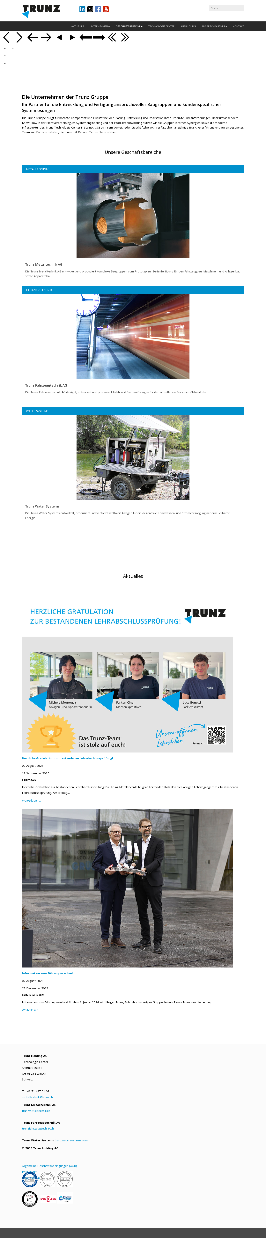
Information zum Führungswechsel (47, 973)
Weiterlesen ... (31, 800)
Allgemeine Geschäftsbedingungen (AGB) (49, 1166)
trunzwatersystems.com (71, 1140)
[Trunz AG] (47, 11)
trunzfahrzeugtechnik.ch (38, 1128)
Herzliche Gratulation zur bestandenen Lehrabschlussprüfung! (67, 758)
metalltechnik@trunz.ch (37, 1097)
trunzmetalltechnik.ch (36, 1111)
